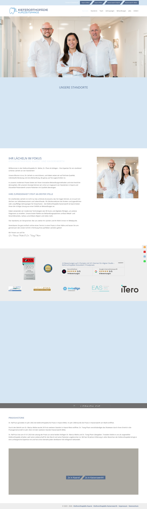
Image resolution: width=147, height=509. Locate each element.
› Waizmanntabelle (100, 248)
